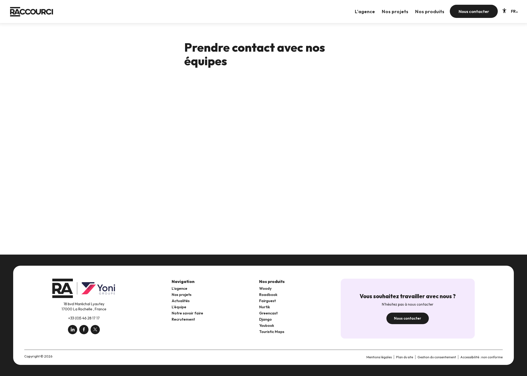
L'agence (179, 288)
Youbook (266, 325)
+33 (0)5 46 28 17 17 (84, 318)
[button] (514, 11)
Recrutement (183, 319)
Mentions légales (379, 357)
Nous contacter (407, 318)
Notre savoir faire (187, 313)
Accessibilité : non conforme (481, 357)
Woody (265, 288)
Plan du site (404, 357)
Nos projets (181, 294)
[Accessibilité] (504, 11)
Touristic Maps (271, 331)
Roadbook (268, 294)
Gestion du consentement (436, 357)
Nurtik (264, 307)
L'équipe (179, 307)
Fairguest (267, 300)
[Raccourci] (31, 14)
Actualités (181, 300)
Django (265, 319)
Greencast (268, 313)
